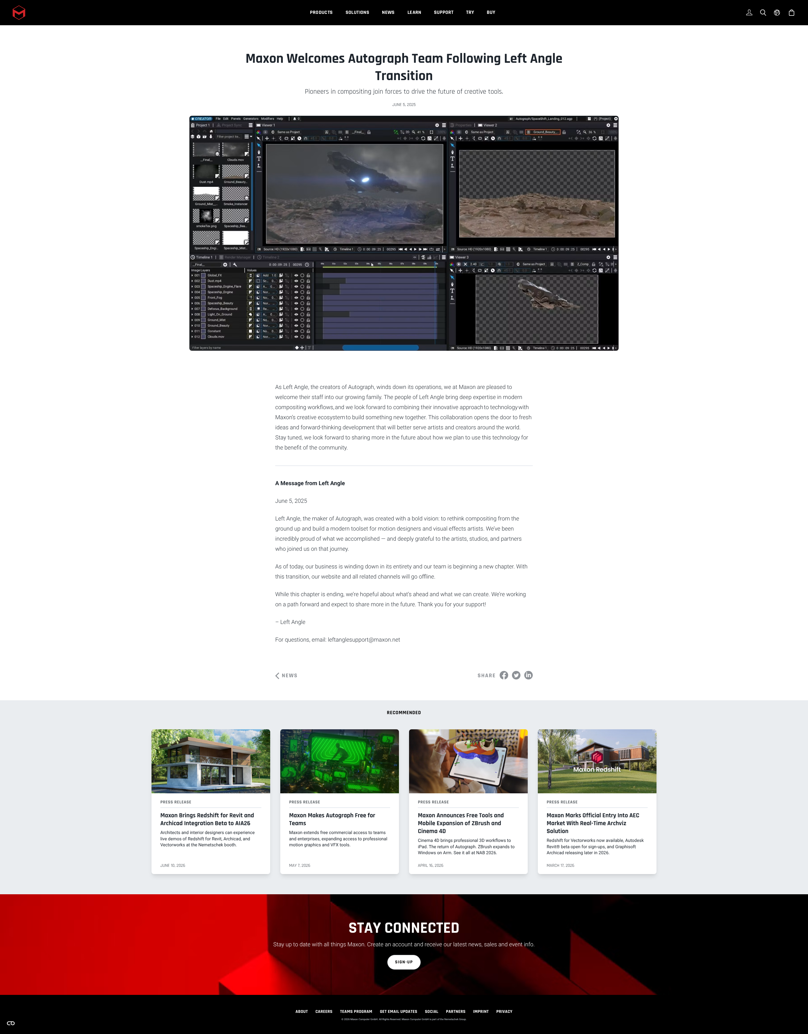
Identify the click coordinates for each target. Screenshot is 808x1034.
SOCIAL (431, 1011)
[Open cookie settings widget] (10, 1023)
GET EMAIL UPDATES (399, 1011)
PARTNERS (456, 1011)
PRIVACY (504, 1011)
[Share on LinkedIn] (528, 675)
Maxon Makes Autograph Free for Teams (332, 819)
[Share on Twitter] (516, 675)
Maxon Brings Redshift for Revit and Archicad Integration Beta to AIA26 (207, 819)
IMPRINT (481, 1011)
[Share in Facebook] (504, 675)
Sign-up (404, 962)
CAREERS (323, 1011)
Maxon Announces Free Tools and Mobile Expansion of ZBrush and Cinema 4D (461, 823)
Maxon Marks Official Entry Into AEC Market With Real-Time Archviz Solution (593, 823)
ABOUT (301, 1011)
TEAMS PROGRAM (356, 1011)
